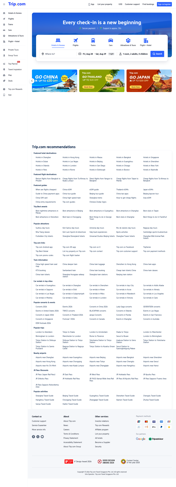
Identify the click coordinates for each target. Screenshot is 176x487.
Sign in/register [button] (164, 4)
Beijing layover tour (151, 194)
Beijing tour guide (97, 194)
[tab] (58, 42)
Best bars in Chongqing (72, 217)
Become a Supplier (102, 442)
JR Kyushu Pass (149, 374)
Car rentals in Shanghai (72, 285)
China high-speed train (72, 198)
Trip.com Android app (44, 247)
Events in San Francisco (152, 315)
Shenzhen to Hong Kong (126, 264)
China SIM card (41, 198)
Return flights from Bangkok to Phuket (48, 180)
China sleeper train (70, 264)
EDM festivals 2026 (43, 323)
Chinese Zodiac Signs (98, 202)
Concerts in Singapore (44, 319)
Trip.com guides (69, 202)
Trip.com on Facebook (125, 247)
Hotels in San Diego (97, 166)
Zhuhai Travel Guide (151, 400)
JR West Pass (95, 374)
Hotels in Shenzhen (151, 161)
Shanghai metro (96, 198)
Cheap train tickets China (126, 270)
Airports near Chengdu (125, 361)
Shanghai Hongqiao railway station (73, 275)
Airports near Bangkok (125, 357)
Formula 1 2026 (69, 319)
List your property (102, 434)
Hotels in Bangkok (123, 157)
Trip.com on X (95, 247)
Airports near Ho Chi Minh (46, 366)
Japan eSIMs (148, 190)
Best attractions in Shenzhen (47, 217)
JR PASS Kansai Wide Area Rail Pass (102, 380)
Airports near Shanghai (45, 357)
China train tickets (43, 274)
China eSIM (67, 190)
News (66, 425)
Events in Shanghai (123, 319)
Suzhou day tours (42, 228)
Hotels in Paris (41, 170)
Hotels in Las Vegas (70, 161)
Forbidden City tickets (44, 236)
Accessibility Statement (73, 442)
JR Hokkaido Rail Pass (71, 379)
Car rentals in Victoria (124, 298)
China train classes (150, 270)
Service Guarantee (39, 425)
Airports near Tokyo (97, 361)
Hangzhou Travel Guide (45, 400)
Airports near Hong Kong (45, 361)
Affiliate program (101, 430)
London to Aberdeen (44, 332)
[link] (91, 4)
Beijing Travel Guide (70, 396)
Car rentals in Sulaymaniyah (73, 294)
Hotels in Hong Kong (71, 157)
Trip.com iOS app (69, 247)
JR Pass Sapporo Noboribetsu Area (47, 386)
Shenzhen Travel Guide (125, 396)
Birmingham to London (45, 336)
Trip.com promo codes (44, 255)
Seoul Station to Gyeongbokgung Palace (125, 347)
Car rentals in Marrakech (125, 294)
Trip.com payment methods (154, 251)
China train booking (97, 270)
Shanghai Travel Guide (44, 396)
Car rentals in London (98, 298)
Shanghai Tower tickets (125, 236)
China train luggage (97, 264)
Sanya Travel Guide (43, 404)
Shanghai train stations (99, 274)
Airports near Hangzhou (125, 366)
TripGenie (147, 247)
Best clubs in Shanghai (125, 217)
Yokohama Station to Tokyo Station (100, 341)
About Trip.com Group (72, 447)
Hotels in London (69, 166)
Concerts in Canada (97, 319)
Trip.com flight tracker (71, 255)
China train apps (149, 264)
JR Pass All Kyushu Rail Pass (127, 379)
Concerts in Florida (123, 315)
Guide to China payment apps (47, 194)
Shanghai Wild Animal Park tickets (153, 237)
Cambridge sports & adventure (155, 232)
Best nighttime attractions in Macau (47, 212)
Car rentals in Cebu (70, 298)
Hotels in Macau (96, 157)
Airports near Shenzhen (152, 357)
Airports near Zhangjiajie (99, 366)
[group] (87, 28)
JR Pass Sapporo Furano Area (154, 379)
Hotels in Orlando (42, 166)
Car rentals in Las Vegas (45, 294)
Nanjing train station (124, 274)
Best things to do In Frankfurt (155, 217)
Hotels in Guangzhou (124, 161)
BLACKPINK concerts (98, 311)
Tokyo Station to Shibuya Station (46, 341)
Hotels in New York (150, 166)
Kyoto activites (122, 232)
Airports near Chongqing (72, 361)
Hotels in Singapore (151, 157)
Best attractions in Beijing (73, 211)
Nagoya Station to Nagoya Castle (73, 347)
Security (98, 447)
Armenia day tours (97, 228)
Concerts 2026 (41, 307)
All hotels (98, 438)
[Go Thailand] (101, 80)
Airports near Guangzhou (72, 357)
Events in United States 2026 (47, 311)
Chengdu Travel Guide (152, 396)
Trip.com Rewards (102, 425)
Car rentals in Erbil (70, 290)
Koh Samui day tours (71, 228)
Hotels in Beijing (96, 161)
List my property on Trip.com (74, 251)
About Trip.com (70, 421)
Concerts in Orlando (124, 311)
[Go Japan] (149, 80)
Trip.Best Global (42, 251)
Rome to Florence (97, 336)
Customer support (39, 421)
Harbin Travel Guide (70, 404)
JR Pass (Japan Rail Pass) (45, 374)
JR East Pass (67, 374)
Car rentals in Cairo (150, 298)
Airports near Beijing (98, 357)
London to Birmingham (152, 336)
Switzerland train (69, 270)
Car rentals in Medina (44, 298)
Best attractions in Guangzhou (101, 211)
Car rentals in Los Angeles (153, 294)
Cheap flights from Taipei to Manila (127, 180)
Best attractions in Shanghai (127, 211)
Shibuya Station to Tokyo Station (73, 341)
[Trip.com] (16, 4)
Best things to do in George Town (101, 218)
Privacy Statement (71, 438)
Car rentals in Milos (97, 294)
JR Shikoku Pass (42, 379)
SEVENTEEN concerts (151, 307)
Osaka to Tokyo (122, 332)
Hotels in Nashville (150, 170)
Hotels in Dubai (42, 161)
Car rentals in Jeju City (125, 285)
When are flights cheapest (46, 190)
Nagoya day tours (150, 228)
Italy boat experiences (98, 232)
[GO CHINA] (54, 80)
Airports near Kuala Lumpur (73, 366)
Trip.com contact (96, 251)
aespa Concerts (96, 315)
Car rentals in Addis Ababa (153, 285)
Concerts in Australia (151, 319)
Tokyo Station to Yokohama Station (154, 341)
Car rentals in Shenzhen (99, 285)
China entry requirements (46, 202)
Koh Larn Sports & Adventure (74, 232)
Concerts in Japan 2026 (45, 315)
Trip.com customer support (126, 251)
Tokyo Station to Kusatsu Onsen (102, 346)
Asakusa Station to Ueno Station (126, 341)
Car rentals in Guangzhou (45, 285)
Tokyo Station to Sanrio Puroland (45, 347)
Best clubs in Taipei (150, 211)
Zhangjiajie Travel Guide (99, 400)
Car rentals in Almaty (151, 290)
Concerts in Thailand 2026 (73, 315)
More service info (39, 430)
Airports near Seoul (150, 361)
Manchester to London (72, 336)
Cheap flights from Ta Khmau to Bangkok (156, 180)
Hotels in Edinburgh (97, 170)
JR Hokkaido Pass (123, 374)
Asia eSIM (147, 198)
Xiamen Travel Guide (124, 400)
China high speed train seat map (46, 265)
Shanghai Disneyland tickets (74, 236)
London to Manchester (152, 332)
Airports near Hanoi (150, 366)
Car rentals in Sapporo (44, 290)
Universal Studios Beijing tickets (102, 236)
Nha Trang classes (43, 232)
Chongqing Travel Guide (72, 400)
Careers (66, 430)
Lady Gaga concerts (124, 307)
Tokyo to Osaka (69, 332)
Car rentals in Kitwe (97, 290)
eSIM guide (94, 190)
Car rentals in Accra (123, 290)
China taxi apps (122, 194)
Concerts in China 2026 (99, 307)
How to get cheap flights (126, 198)
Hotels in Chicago (123, 166)
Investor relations (102, 421)
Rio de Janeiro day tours (125, 228)
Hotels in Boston (123, 170)
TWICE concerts (69, 311)
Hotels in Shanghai (43, 157)
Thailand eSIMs (122, 190)
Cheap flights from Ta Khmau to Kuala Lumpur (75, 180)
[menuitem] (14, 13)
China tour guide (69, 194)
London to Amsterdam (99, 332)
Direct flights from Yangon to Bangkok (101, 180)
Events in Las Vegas (151, 311)
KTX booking (41, 270)
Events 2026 (67, 307)
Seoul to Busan (122, 336)
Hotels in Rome (69, 170)
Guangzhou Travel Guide (99, 396)
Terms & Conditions (71, 434)
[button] (4, 4)
